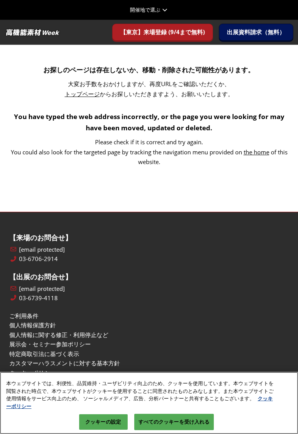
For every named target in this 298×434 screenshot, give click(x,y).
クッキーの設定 (103, 421)
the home (256, 152)
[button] (162, 32)
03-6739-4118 (38, 298)
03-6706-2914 (38, 259)
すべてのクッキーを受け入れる (174, 421)
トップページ (82, 94)
